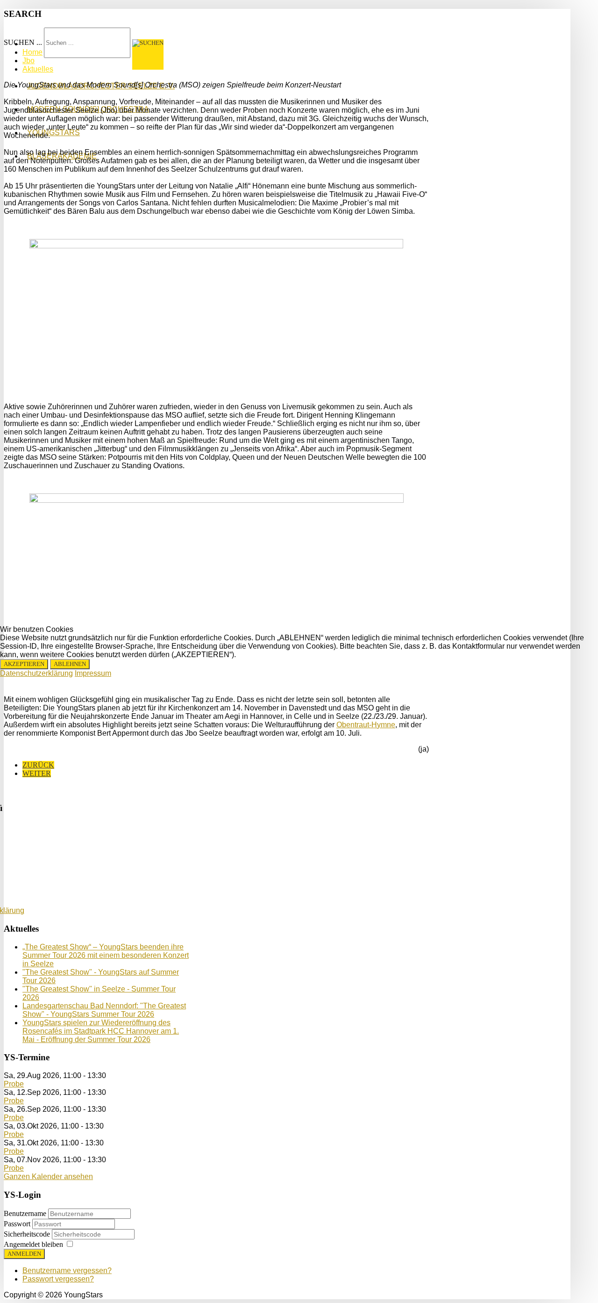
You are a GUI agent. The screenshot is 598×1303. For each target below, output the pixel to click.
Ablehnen (70, 663)
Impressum (93, 673)
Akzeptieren (24, 663)
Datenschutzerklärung (36, 673)
